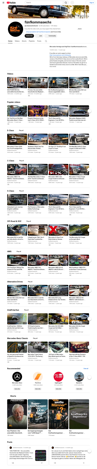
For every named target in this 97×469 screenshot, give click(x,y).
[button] (53, 66)
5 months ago (27, 447)
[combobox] (44, 3)
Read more (53, 66)
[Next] (89, 83)
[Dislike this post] (16, 463)
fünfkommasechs (12, 150)
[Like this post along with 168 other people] (10, 463)
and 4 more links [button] (56, 32)
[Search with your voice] (72, 3)
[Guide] (3, 3)
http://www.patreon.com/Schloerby (60, 55)
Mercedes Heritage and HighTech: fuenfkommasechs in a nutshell (69, 46)
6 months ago (69, 447)
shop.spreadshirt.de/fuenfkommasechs (38, 32)
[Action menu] (45, 463)
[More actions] (26, 90)
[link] (28, 456)
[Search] (66, 3)
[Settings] (83, 3)
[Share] (35, 463)
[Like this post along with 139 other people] (52, 463)
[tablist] (48, 41)
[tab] (10, 41)
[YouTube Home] (11, 2)
